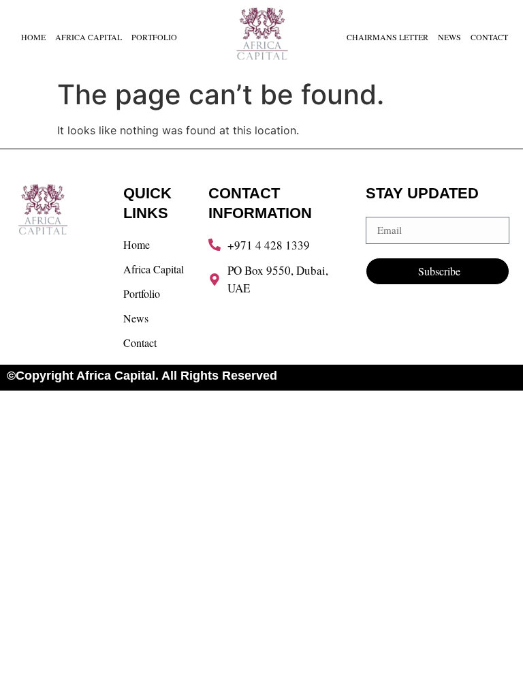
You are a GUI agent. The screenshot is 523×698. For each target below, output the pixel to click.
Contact (489, 36)
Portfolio (154, 36)
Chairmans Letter (387, 36)
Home (33, 36)
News (449, 36)
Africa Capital (88, 36)
